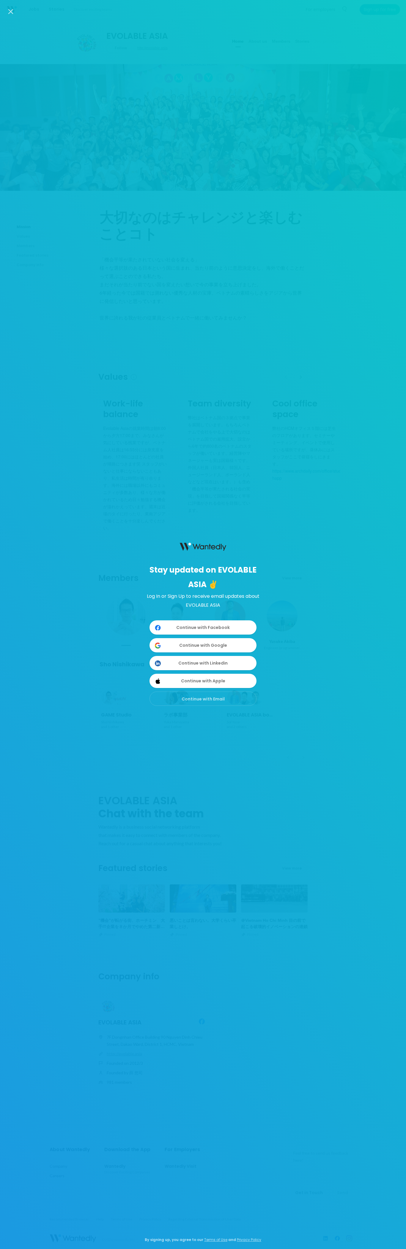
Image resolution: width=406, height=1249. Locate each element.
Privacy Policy (249, 1239)
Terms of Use (215, 1239)
